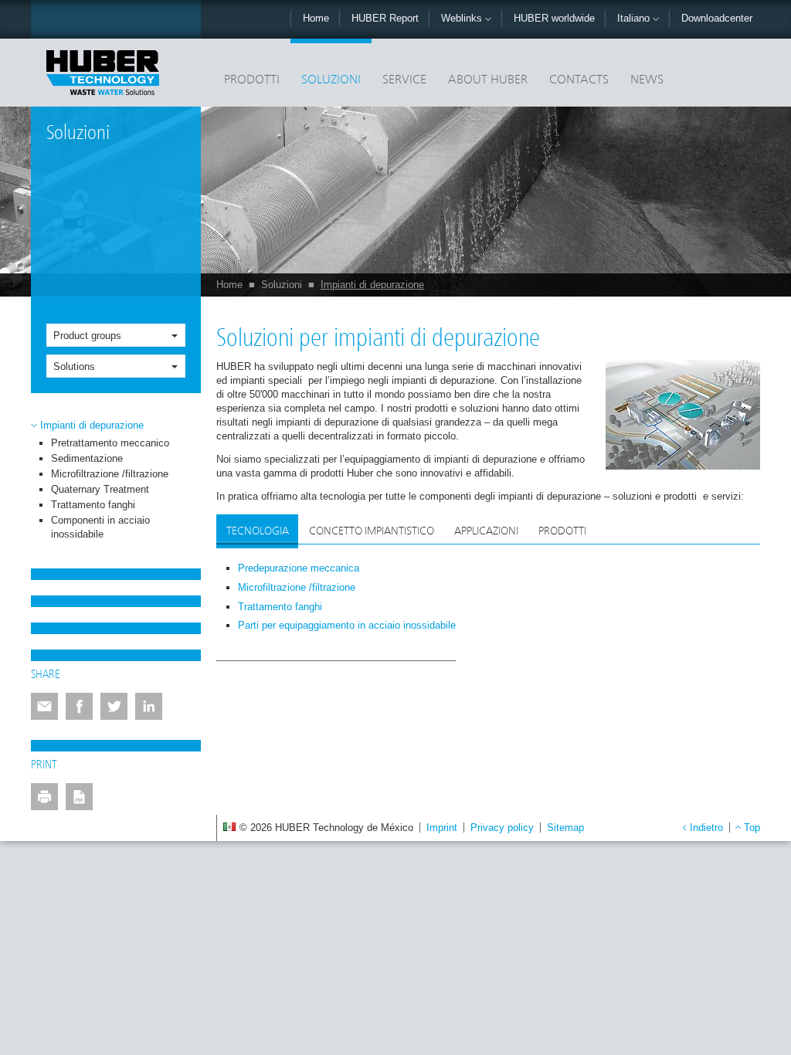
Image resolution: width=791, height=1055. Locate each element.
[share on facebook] (79, 706)
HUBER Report (385, 18)
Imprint (441, 828)
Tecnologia (257, 531)
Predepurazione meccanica (298, 568)
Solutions (74, 366)
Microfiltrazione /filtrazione (109, 474)
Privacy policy (502, 828)
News (647, 80)
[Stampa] (44, 796)
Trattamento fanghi (93, 505)
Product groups (87, 335)
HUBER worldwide (554, 18)
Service (404, 80)
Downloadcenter (716, 18)
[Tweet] (113, 706)
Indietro (706, 828)
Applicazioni (486, 531)
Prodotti (252, 80)
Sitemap (565, 828)
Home (316, 18)
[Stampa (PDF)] (79, 796)
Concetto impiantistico (371, 531)
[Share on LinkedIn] (148, 706)
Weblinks (463, 18)
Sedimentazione (87, 458)
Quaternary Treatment (100, 489)
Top (752, 828)
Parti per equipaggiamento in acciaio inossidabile (347, 625)
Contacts (579, 80)
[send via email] (44, 706)
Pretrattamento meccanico (110, 443)
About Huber (488, 80)
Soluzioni (331, 80)
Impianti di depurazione (372, 284)
